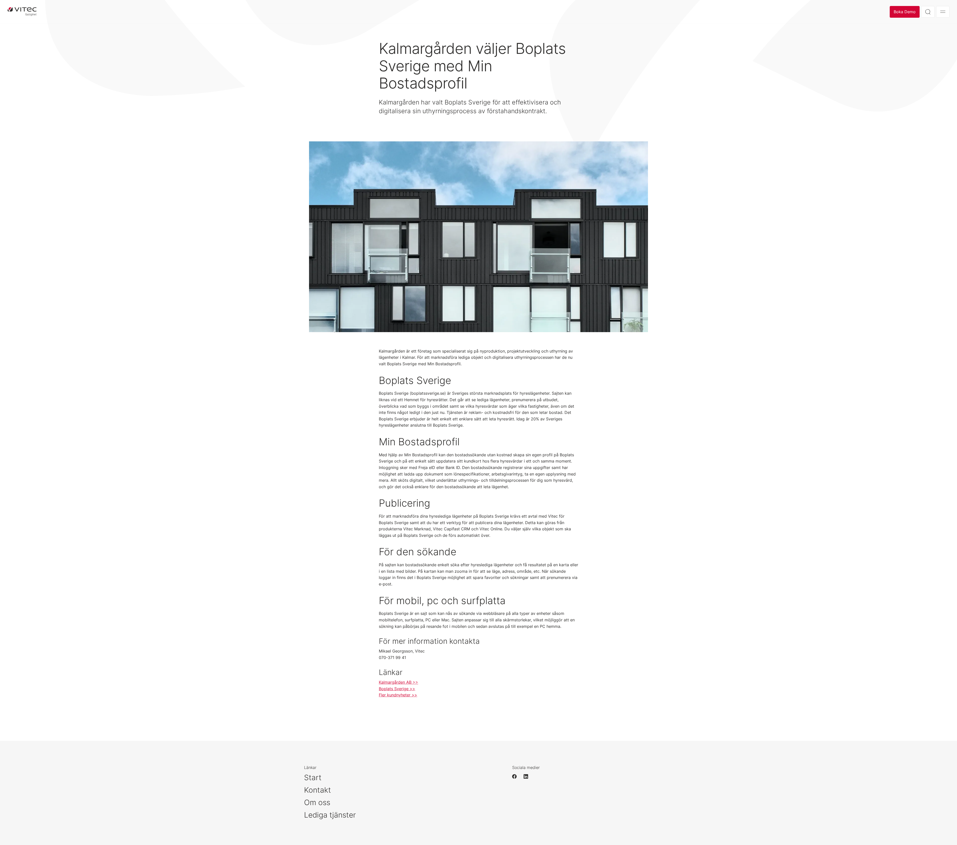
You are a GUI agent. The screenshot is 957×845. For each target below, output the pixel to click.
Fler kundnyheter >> (398, 694)
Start (312, 777)
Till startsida (22, 12)
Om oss (317, 802)
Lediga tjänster (330, 814)
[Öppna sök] (928, 12)
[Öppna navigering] (943, 12)
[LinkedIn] (528, 776)
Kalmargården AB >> (398, 682)
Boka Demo (905, 11)
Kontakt (317, 789)
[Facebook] (516, 776)
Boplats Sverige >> (397, 688)
